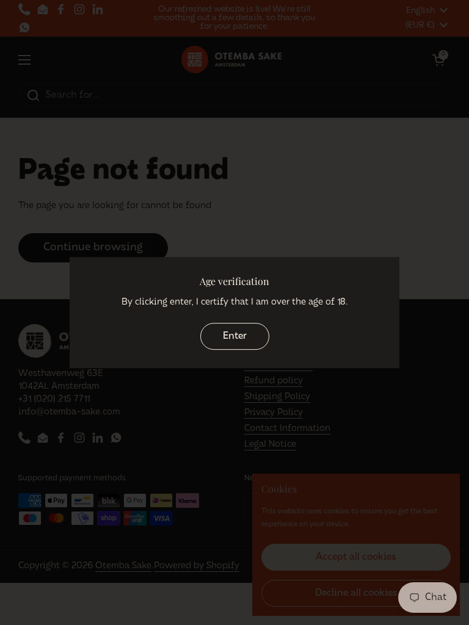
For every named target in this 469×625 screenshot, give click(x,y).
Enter (235, 336)
